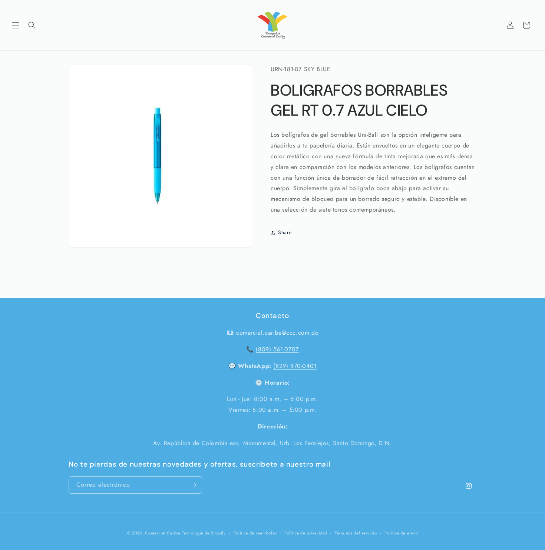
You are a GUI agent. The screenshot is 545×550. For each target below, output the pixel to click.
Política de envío (401, 533)
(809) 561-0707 (277, 349)
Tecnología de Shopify (204, 533)
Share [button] (285, 232)
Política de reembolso (255, 533)
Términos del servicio (356, 533)
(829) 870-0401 (294, 366)
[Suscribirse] (193, 485)
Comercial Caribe (162, 533)
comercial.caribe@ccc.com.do (277, 332)
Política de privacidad (305, 533)
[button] (15, 25)
